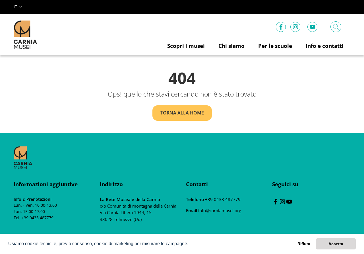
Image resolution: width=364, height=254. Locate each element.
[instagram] (295, 25)
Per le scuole (275, 45)
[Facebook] (281, 25)
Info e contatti (325, 45)
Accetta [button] (335, 243)
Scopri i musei (186, 45)
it (15, 6)
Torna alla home (182, 113)
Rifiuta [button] (303, 243)
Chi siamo (231, 45)
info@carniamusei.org (219, 210)
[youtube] (312, 25)
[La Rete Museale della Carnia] (23, 157)
